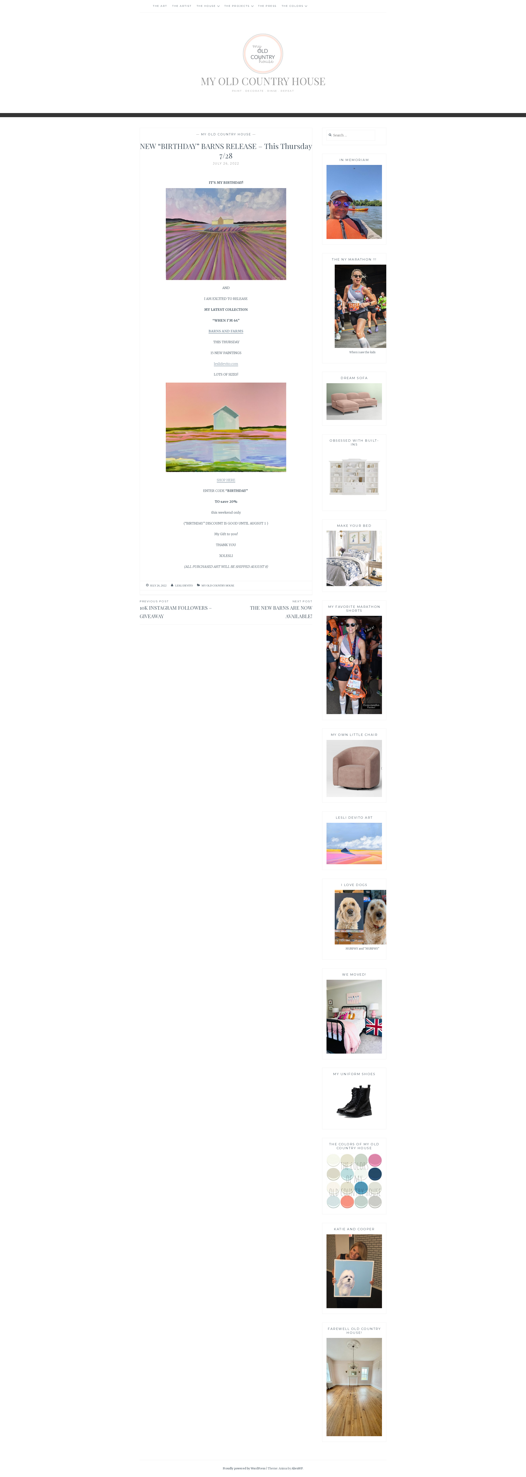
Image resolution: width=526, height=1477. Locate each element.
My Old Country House (263, 81)
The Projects (237, 5)
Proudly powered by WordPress (244, 1468)
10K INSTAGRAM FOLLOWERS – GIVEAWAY (176, 609)
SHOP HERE (226, 480)
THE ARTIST (181, 5)
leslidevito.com (226, 364)
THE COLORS (292, 5)
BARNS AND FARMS (226, 331)
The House (206, 5)
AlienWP (297, 1468)
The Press (267, 5)
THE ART (160, 5)
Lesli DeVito (184, 585)
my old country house (226, 134)
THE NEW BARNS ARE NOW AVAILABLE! (281, 609)
